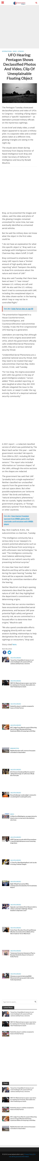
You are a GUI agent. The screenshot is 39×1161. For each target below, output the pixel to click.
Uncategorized (15, 658)
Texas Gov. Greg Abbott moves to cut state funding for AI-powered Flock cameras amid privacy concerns (22, 661)
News (15, 51)
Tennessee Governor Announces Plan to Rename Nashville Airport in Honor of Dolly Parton (22, 954)
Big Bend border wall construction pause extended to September (22, 751)
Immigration (14, 748)
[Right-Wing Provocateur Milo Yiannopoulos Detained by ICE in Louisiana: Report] (5, 883)
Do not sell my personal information (22, 1155)
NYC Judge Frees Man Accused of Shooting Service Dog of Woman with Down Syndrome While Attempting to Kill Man (23, 729)
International (7, 51)
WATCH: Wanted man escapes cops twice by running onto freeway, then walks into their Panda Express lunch (23, 684)
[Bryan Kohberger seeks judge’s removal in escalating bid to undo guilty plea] (5, 794)
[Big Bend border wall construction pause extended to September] (5, 750)
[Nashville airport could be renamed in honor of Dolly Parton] (5, 705)
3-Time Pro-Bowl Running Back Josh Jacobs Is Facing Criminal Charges (23, 863)
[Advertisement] (19, 26)
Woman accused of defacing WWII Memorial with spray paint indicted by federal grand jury (22, 978)
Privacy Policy (28, 1154)
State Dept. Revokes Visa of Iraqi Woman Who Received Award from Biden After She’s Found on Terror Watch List (23, 931)
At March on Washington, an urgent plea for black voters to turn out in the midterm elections (23, 818)
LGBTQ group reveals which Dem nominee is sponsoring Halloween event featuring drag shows (23, 841)
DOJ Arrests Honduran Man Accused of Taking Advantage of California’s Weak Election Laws (22, 773)
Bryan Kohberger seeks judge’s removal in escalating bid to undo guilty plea (23, 796)
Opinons (21, 51)
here (14, 644)
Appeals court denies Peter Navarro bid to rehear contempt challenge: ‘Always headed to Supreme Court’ (23, 908)
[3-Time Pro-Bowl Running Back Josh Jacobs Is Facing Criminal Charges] (5, 862)
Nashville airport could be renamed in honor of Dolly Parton (22, 707)
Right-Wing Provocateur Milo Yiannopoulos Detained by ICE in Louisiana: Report (23, 885)
